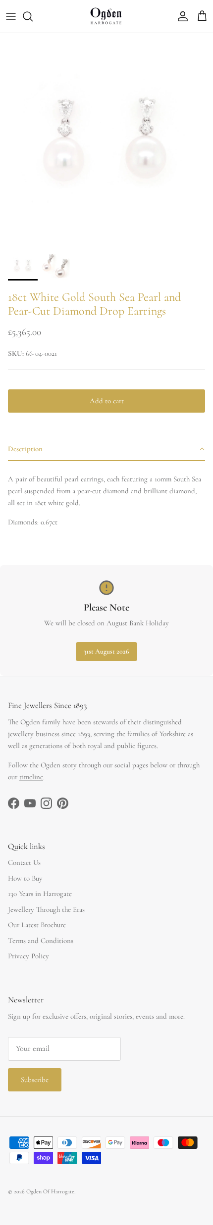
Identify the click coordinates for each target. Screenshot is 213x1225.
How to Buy (25, 878)
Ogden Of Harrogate (50, 1191)
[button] (106, 449)
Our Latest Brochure (37, 924)
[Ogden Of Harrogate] (106, 16)
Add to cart (107, 400)
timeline (31, 776)
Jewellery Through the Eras (46, 909)
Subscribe (35, 1079)
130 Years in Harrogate (40, 893)
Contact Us (24, 862)
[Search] (33, 16)
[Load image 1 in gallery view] (106, 139)
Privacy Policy (28, 955)
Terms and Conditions (40, 940)
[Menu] (11, 16)
